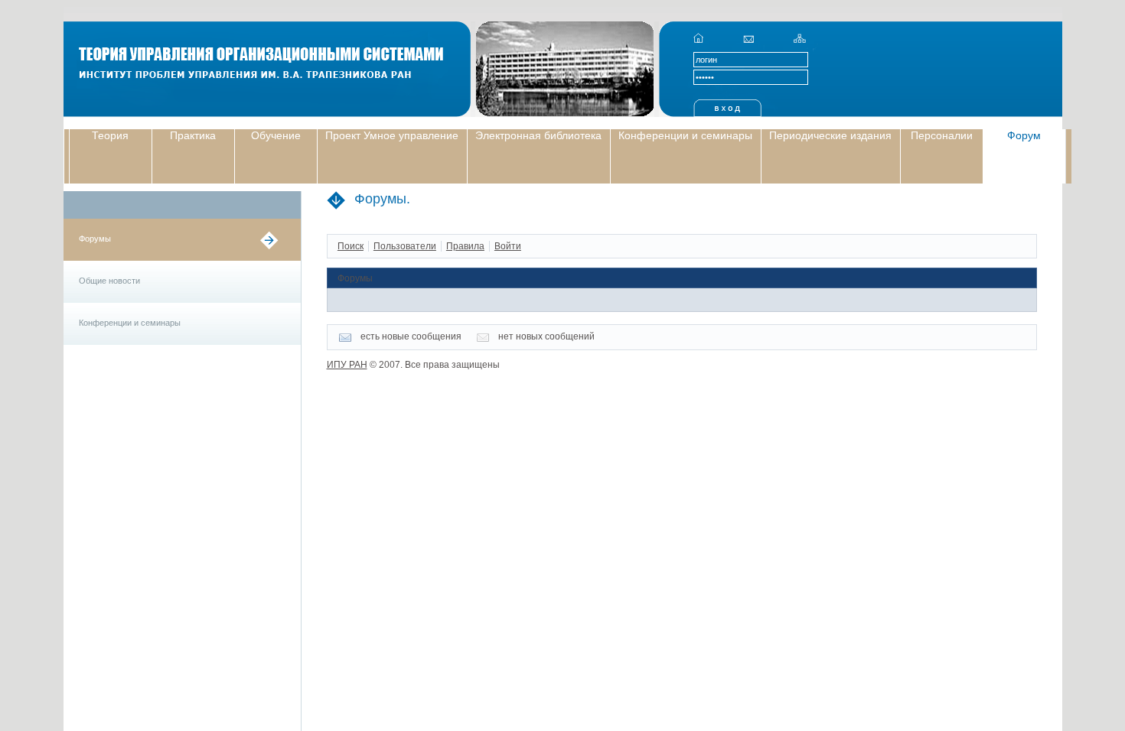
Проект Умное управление (391, 135)
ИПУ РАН (347, 364)
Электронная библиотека (538, 135)
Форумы (95, 238)
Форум (1024, 135)
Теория (110, 135)
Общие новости (109, 280)
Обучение (276, 135)
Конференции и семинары (685, 135)
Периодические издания (830, 135)
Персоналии (942, 135)
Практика (193, 135)
